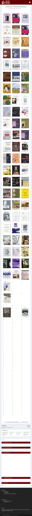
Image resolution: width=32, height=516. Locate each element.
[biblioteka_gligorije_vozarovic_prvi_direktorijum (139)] (25, 244)
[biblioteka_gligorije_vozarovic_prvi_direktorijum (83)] (12, 347)
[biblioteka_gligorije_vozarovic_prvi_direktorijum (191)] (16, 46)
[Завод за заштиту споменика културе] (26, 432)
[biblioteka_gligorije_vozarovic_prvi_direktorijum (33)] (3, 390)
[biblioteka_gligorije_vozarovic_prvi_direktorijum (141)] (7, 244)
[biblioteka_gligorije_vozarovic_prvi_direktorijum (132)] (7, 279)
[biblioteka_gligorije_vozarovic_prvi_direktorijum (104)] (12, 329)
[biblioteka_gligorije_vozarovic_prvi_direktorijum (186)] (7, 69)
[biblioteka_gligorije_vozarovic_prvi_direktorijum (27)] (3, 395)
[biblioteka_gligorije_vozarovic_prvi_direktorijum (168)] (7, 139)
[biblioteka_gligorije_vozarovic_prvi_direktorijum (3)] (3, 415)
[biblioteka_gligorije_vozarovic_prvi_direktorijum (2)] (12, 415)
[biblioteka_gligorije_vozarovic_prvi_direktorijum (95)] (12, 337)
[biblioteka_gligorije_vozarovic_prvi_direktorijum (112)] (21, 322)
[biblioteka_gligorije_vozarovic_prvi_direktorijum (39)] (3, 385)
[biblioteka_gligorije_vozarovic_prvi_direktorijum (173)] (16, 116)
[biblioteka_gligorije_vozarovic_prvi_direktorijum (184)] (25, 69)
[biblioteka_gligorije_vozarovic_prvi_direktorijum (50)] (12, 375)
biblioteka (12, 8)
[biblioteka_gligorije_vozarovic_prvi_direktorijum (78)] (3, 352)
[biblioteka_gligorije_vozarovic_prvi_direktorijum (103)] (21, 329)
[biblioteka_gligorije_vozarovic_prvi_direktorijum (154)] (25, 186)
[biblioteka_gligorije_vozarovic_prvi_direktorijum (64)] (21, 362)
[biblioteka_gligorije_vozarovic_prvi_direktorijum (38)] (12, 385)
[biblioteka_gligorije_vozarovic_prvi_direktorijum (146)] (16, 221)
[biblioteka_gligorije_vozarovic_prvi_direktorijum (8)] (12, 410)
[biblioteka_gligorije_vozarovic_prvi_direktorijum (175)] (25, 104)
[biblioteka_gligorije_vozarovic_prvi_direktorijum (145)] (25, 221)
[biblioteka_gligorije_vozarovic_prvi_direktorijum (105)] (3, 329)
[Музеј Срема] (12, 432)
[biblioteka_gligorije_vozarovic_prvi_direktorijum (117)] (3, 319)
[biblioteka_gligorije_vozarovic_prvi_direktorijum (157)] (25, 174)
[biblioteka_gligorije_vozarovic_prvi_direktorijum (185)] (16, 69)
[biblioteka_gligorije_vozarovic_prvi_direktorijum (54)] (3, 372)
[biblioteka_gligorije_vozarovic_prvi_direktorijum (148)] (25, 209)
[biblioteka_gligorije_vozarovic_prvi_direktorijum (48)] (3, 377)
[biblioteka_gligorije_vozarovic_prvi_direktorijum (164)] (16, 151)
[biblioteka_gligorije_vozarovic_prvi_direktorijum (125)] (12, 293)
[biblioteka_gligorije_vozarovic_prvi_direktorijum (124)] (21, 293)
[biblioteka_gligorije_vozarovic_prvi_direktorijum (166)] (25, 139)
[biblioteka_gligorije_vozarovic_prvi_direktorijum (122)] (12, 305)
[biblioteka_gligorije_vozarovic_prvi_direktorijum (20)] (12, 400)
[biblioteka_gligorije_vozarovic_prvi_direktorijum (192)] (7, 46)
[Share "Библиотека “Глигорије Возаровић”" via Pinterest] (13, 422)
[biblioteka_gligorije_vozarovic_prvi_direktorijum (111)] (3, 324)
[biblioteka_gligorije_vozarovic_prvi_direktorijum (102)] (3, 332)
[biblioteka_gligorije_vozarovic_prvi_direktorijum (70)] (21, 357)
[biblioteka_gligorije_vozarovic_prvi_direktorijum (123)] (3, 305)
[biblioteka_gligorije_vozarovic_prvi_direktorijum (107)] (12, 327)
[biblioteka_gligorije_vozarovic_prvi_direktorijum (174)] (7, 116)
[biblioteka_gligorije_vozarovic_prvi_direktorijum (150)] (7, 209)
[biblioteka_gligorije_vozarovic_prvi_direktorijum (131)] (16, 279)
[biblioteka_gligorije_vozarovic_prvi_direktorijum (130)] (25, 279)
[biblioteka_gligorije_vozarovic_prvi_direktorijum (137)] (16, 256)
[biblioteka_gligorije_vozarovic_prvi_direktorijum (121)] (21, 305)
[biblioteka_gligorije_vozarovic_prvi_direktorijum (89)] (12, 342)
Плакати (18, 8)
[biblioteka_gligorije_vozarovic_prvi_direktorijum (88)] (21, 342)
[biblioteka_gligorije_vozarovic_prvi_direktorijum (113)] (12, 322)
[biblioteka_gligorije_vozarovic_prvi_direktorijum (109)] (21, 324)
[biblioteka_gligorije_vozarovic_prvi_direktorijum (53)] (12, 372)
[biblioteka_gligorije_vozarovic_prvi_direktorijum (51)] (3, 375)
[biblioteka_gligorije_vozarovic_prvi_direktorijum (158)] (16, 174)
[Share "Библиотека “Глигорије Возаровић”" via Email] (16, 422)
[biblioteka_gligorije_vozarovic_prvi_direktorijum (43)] (21, 380)
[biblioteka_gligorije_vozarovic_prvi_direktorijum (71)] (12, 357)
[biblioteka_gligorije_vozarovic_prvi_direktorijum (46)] (21, 377)
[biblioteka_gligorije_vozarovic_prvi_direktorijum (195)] (7, 34)
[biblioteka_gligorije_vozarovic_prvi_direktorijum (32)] (21, 390)
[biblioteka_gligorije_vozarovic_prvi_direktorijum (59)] (12, 367)
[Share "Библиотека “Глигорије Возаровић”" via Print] (18, 422)
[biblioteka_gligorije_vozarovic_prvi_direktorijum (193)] (25, 34)
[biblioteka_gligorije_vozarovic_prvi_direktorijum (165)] (7, 151)
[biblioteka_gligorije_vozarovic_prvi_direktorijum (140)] (16, 244)
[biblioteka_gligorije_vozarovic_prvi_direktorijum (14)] (12, 405)
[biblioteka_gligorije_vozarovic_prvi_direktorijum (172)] (25, 116)
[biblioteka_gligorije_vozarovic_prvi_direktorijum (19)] (21, 400)
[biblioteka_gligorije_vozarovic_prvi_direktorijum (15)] (3, 405)
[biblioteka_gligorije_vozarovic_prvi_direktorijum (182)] (16, 81)
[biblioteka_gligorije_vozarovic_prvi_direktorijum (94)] (21, 337)
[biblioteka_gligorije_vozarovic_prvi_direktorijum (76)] (21, 352)
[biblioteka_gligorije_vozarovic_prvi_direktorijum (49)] (21, 375)
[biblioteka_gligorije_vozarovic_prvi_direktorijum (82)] (21, 347)
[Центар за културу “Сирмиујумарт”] (5, 432)
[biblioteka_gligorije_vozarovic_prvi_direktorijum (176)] (16, 104)
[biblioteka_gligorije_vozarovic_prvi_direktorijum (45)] (3, 380)
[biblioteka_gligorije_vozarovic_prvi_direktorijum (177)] (7, 104)
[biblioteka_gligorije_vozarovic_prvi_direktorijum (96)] (3, 337)
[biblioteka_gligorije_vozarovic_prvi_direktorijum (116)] (12, 319)
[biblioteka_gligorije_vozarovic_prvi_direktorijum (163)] (25, 151)
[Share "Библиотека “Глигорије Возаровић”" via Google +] (10, 422)
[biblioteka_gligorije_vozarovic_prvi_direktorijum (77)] (12, 352)
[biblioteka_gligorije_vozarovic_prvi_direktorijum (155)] (16, 186)
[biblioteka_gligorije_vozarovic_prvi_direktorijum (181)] (25, 81)
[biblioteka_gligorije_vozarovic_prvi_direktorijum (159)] (7, 174)
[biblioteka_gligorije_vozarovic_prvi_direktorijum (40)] (21, 382)
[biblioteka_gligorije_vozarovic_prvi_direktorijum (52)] (21, 372)
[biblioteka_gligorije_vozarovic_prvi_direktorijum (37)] (21, 385)
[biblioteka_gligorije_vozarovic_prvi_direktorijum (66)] (3, 362)
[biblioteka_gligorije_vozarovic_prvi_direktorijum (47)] (12, 377)
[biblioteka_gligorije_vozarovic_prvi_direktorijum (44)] (12, 380)
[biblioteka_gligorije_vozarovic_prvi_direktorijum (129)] (7, 291)
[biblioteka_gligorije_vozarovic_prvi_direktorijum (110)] (12, 324)
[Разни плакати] (19, 432)
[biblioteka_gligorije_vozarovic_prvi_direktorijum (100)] (21, 332)
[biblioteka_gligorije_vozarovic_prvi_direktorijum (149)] (16, 209)
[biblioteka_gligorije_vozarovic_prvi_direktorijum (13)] (21, 405)
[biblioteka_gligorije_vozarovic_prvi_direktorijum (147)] (7, 221)
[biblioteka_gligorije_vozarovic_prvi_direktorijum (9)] (3, 410)
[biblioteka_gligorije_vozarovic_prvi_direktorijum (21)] (3, 400)
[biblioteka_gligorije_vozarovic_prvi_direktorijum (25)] (21, 395)
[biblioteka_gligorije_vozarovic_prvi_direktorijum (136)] (25, 256)
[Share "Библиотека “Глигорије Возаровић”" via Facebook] (7, 422)
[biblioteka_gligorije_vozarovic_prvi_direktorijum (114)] (3, 322)
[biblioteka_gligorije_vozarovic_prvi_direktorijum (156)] (7, 186)
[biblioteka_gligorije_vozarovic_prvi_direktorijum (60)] (3, 367)
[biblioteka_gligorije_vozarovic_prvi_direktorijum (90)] (3, 342)
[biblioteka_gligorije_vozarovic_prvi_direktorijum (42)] (3, 382)
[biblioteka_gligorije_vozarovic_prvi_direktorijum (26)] (12, 395)
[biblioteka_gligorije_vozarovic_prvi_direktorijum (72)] (3, 357)
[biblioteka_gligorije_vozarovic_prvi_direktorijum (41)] (12, 382)
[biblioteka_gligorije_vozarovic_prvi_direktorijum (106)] (21, 327)
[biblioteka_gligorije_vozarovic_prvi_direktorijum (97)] (21, 334)
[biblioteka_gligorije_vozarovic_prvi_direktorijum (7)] (21, 410)
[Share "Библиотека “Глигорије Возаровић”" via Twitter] (9, 422)
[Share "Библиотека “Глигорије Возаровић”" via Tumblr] (12, 422)
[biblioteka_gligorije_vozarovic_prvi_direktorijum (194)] (16, 34)
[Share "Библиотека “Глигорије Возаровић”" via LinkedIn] (15, 422)
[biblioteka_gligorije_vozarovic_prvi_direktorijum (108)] (3, 327)
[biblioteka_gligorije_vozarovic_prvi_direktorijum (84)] (3, 347)
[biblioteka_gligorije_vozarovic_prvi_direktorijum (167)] (16, 139)
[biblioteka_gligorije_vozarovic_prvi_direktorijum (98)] (12, 334)
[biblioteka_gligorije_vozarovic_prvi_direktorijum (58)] (21, 367)
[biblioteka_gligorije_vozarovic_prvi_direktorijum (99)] (3, 334)
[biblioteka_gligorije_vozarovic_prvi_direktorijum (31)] (12, 390)
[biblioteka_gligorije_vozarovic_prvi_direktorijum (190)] (25, 46)
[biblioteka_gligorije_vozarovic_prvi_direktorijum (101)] (12, 332)
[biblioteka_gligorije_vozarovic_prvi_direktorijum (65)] (12, 362)
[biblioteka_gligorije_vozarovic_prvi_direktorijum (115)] (21, 319)
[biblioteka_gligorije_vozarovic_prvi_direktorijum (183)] (7, 81)
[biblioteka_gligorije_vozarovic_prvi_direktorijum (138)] (7, 256)
